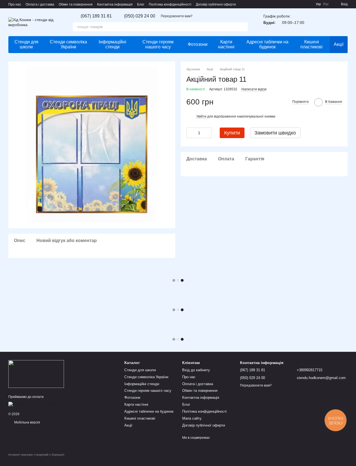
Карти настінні (226, 44)
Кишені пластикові (311, 44)
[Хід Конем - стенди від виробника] (36, 374)
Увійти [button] (201, 116)
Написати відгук (253, 89)
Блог (140, 4)
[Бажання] (314, 22)
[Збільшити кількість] (208, 133)
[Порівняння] (328, 22)
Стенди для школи (26, 44)
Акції (338, 44)
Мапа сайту (192, 418)
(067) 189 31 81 (96, 16)
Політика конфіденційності (170, 4)
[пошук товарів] (243, 26)
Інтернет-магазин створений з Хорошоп (36, 454)
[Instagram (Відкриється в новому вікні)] (294, 4)
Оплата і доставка (40, 4)
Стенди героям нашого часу (158, 44)
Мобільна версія (26, 422)
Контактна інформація (115, 4)
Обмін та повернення (76, 4)
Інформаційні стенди (112, 44)
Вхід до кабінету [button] (196, 370)
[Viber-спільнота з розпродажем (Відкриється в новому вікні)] (308, 4)
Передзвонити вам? (176, 16)
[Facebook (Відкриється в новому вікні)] (301, 4)
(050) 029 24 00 (139, 16)
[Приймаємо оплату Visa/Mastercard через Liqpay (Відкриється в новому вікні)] (49, 404)
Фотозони (197, 44)
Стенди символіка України (68, 44)
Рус (326, 4)
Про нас (14, 4)
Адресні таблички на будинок (267, 44)
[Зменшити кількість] (190, 133)
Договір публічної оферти (216, 4)
